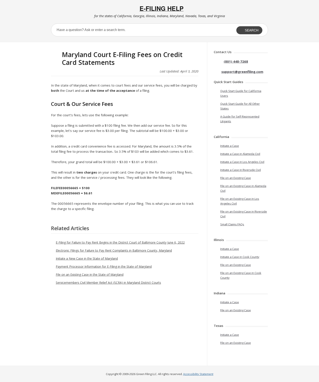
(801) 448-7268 (236, 61)
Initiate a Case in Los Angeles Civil (242, 162)
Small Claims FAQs (232, 224)
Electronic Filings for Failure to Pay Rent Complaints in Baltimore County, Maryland (114, 250)
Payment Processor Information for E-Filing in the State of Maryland (104, 266)
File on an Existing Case (235, 178)
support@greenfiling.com (242, 71)
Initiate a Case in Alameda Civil (240, 154)
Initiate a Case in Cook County (239, 257)
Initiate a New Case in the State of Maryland (87, 258)
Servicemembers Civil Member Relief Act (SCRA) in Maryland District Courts (108, 282)
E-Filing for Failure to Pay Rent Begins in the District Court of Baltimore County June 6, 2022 (120, 242)
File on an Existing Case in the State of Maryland (89, 274)
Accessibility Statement (198, 374)
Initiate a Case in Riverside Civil (240, 170)
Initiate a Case (229, 146)
